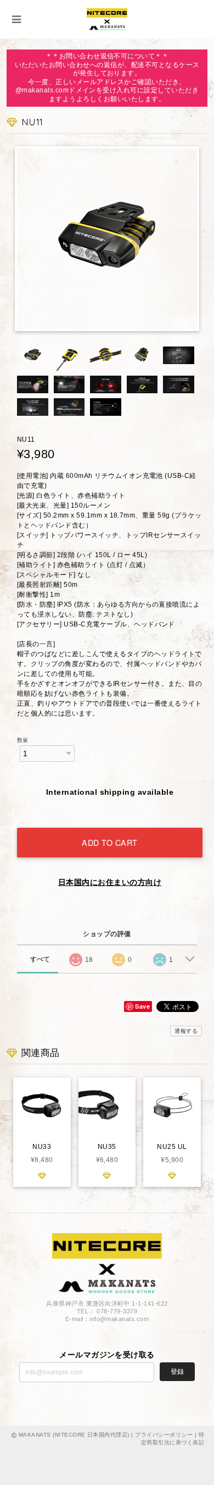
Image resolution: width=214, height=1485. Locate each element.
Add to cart (110, 842)
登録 (177, 1372)
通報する (186, 1031)
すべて (40, 959)
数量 (23, 740)
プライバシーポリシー (164, 1435)
